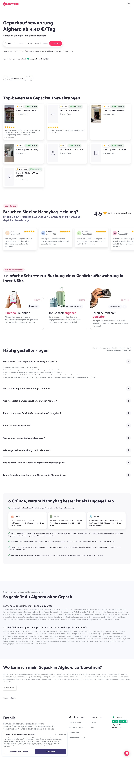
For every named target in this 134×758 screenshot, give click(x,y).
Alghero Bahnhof (18, 78)
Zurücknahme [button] (33, 43)
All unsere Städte (76, 727)
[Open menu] (129, 4)
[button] (126, 753)
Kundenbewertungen (77, 737)
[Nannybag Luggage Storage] (12, 4)
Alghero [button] (10, 43)
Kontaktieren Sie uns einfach (118, 350)
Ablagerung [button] (21, 43)
